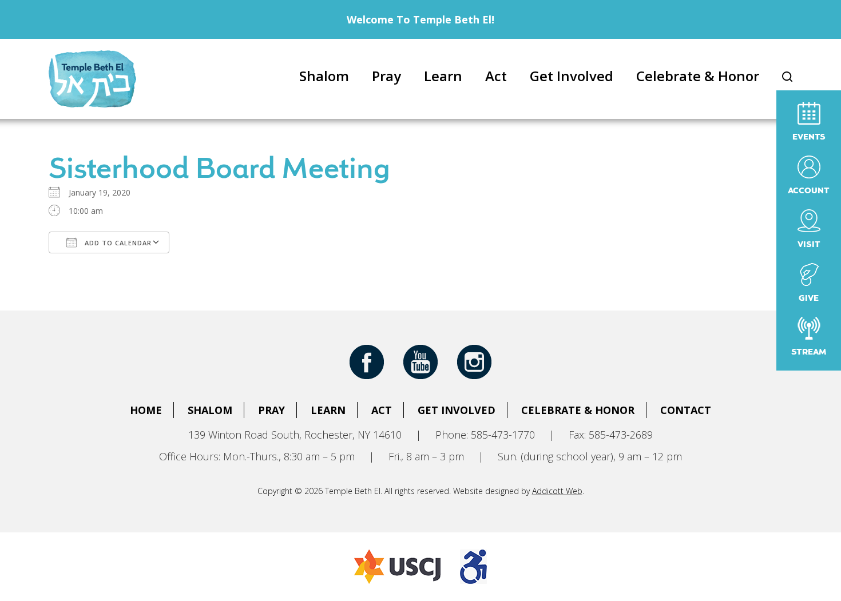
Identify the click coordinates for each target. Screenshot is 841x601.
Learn (443, 75)
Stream (808, 352)
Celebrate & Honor (697, 75)
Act (496, 75)
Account (809, 191)
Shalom (324, 75)
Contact (685, 410)
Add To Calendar (117, 242)
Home (146, 410)
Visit (809, 245)
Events (809, 137)
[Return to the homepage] (92, 79)
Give (809, 298)
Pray (386, 75)
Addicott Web (557, 490)
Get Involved (571, 75)
